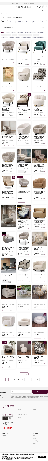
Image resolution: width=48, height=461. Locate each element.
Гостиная (19, 409)
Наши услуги (5, 433)
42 (37, 379)
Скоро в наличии (36, 24)
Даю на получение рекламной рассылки (20, 394)
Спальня (19, 411)
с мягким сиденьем (26, 37)
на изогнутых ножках (30, 32)
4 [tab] (27, 134)
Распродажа (17, 24)
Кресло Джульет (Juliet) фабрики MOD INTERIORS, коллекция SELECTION (39, 165)
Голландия (34, 438)
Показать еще (24, 374)
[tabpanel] (8, 47)
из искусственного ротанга (25, 34)
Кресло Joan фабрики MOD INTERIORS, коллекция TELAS (23, 221)
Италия (34, 435)
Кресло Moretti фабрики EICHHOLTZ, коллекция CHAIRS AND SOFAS (7, 57)
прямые (18, 37)
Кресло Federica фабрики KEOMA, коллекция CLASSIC (39, 301)
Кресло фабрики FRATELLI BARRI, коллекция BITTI (8, 137)
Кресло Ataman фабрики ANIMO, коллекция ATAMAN (23, 301)
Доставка (4, 436)
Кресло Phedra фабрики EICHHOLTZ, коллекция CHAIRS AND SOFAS (39, 109)
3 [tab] (11, 134)
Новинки (26, 24)
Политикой (45, 396)
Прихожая (19, 417)
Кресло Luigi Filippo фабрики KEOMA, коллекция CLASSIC (38, 248)
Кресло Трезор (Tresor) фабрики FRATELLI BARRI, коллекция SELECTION (8, 301)
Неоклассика (35, 443)
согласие (16, 394)
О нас (34, 405)
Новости (34, 409)
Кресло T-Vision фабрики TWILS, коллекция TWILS (8, 275)
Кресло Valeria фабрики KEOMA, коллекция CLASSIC (7, 84)
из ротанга (36, 34)
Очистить (42, 27)
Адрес (3, 409)
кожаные (12, 37)
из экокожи (4, 37)
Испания (34, 436)
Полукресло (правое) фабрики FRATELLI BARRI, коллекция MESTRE (24, 109)
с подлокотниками (6, 34)
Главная (2, 13)
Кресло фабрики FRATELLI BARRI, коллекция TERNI (24, 192)
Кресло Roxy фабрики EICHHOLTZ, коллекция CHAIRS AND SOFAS (7, 329)
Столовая (19, 412)
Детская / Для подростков (22, 414)
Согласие (23, 396)
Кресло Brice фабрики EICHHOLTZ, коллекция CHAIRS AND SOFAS (7, 165)
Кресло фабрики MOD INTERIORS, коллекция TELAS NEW (39, 357)
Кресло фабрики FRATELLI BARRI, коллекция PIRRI (8, 357)
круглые (13, 32)
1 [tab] (6, 134)
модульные (20, 32)
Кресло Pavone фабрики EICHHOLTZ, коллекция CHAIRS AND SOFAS (23, 57)
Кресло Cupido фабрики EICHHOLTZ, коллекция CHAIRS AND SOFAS (23, 84)
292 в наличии (18, 17)
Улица (19, 419)
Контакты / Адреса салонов (28, 3)
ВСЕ (3, 32)
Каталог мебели (9, 13)
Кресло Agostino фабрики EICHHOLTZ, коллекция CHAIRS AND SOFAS (39, 275)
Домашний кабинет (21, 415)
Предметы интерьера (21, 420)
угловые (14, 34)
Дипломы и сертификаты (37, 411)
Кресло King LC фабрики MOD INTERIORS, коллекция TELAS (8, 248)
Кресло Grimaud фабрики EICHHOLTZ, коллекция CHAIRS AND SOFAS (39, 221)
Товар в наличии (6, 24)
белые (7, 32)
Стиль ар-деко (35, 440)
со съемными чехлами (38, 37)
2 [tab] (8, 134)
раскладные (40, 32)
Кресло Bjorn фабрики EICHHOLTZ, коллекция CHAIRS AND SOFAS (23, 329)
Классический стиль (36, 441)
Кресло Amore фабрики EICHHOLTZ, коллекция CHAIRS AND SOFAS (23, 137)
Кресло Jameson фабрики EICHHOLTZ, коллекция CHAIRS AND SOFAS (39, 192)
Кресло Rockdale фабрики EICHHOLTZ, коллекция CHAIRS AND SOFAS (39, 84)
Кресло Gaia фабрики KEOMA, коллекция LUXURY (23, 275)
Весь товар (20, 407)
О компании (35, 407)
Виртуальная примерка (8, 27)
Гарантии (4, 435)
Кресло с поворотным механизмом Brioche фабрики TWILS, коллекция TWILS (23, 165)
